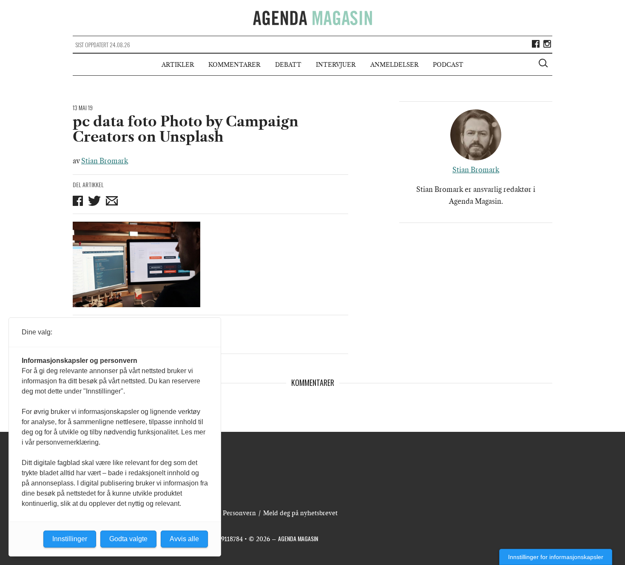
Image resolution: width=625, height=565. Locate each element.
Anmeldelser (394, 64)
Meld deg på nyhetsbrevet (300, 513)
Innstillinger (69, 538)
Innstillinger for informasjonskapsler (555, 557)
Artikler (178, 64)
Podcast (448, 64)
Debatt (288, 64)
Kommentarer (234, 64)
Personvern (239, 513)
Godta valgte (128, 538)
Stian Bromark (104, 161)
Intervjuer (335, 64)
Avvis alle (184, 538)
